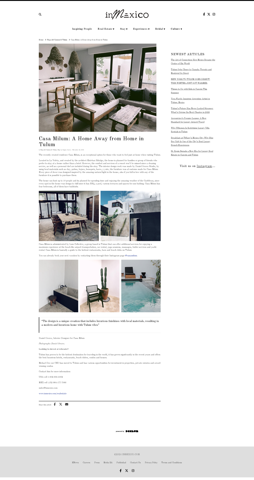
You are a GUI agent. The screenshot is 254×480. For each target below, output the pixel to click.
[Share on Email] (66, 404)
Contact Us (135, 463)
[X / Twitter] (208, 14)
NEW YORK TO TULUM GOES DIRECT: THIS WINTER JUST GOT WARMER (190, 81)
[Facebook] (204, 14)
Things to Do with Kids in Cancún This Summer (189, 91)
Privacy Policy (151, 463)
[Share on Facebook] (54, 404)
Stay (58, 150)
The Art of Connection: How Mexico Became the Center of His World (193, 62)
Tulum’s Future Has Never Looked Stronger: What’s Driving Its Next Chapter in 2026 (192, 110)
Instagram (204, 166)
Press (97, 463)
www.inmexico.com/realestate (53, 394)
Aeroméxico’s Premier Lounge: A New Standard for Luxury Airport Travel (188, 120)
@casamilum (131, 256)
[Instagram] (214, 14)
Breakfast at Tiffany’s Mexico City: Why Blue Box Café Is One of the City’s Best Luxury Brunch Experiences (192, 141)
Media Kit (108, 463)
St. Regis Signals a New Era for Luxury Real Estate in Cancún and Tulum (192, 153)
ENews (75, 463)
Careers (86, 463)
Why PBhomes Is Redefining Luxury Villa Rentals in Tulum (190, 130)
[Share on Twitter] (61, 404)
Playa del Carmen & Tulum (48, 150)
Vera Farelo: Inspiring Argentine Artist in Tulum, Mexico (190, 101)
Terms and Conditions (171, 463)
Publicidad (121, 463)
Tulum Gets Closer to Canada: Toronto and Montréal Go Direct (191, 71)
